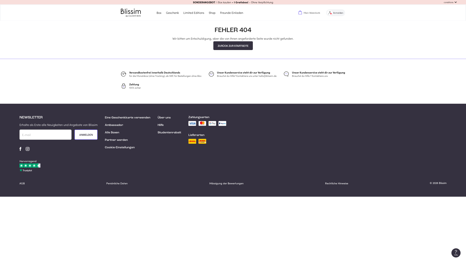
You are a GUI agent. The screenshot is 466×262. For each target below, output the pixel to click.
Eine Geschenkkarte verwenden (127, 117)
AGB (22, 183)
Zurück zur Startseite (233, 46)
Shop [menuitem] (212, 13)
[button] (233, 2)
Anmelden (86, 135)
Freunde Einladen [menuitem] (231, 13)
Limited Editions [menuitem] (193, 13)
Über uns (164, 117)
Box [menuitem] (159, 13)
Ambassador (114, 125)
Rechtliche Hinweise (336, 183)
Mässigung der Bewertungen (226, 183)
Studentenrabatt (169, 132)
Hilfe (161, 125)
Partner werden (116, 140)
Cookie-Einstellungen (120, 147)
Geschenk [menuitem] (172, 13)
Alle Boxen (112, 132)
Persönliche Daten (117, 183)
